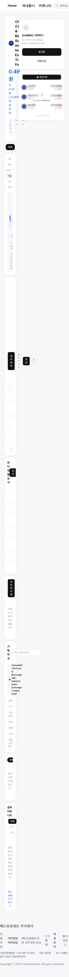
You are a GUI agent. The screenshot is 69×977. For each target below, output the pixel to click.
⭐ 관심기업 (41, 77)
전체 (11, 760)
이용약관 (1, 940)
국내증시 (28, 5)
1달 (9, 187)
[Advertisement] (34, 314)
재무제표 (11, 361)
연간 (26, 361)
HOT (11, 827)
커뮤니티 (45, 5)
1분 (9, 159)
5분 (9, 164)
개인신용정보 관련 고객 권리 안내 (31, 941)
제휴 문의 (54, 940)
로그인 (42, 51)
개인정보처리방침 (13, 941)
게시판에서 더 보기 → (10, 899)
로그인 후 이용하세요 (41, 100)
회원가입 (42, 61)
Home (12, 5)
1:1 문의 (47, 940)
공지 (12, 832)
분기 (34, 361)
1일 (9, 176)
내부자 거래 (11, 588)
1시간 (8, 170)
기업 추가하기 (43, 115)
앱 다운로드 (65, 940)
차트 (10, 147)
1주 (9, 181)
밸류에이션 (19, 361)
